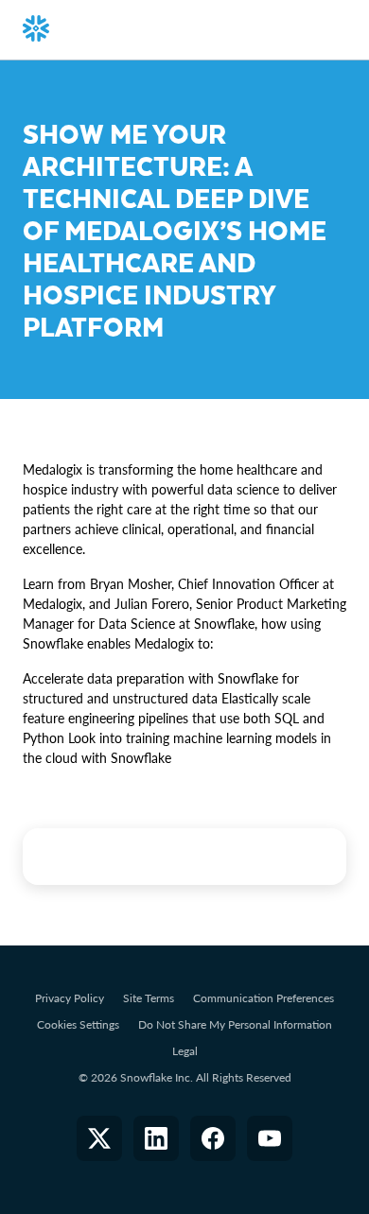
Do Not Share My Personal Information (235, 1024)
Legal (185, 1051)
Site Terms (148, 998)
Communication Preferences (263, 998)
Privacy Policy (69, 998)
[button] (99, 1138)
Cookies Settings (78, 1025)
